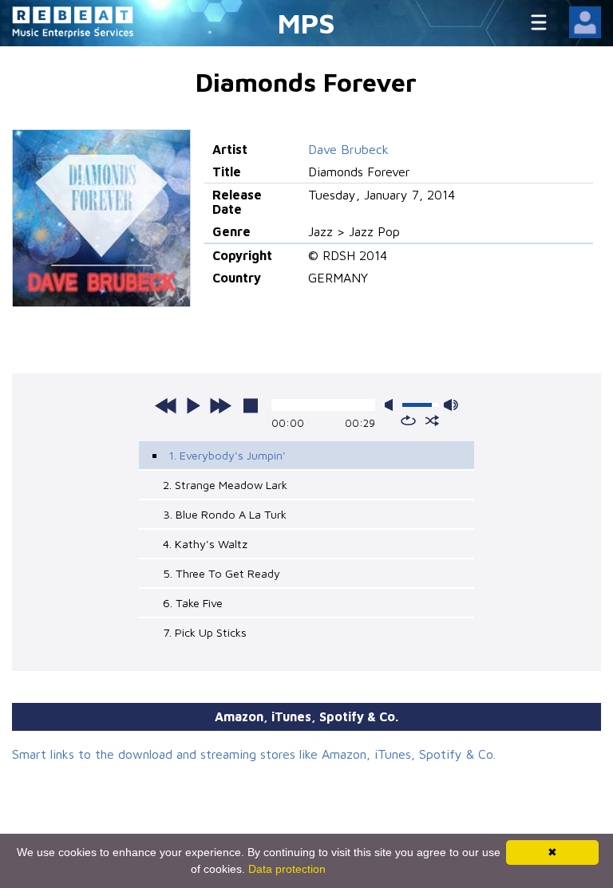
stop (250, 405)
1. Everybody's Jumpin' (227, 455)
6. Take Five (193, 603)
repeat (408, 420)
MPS (306, 22)
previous (166, 405)
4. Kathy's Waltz (205, 544)
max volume (451, 405)
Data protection (287, 868)
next (220, 405)
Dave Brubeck (348, 149)
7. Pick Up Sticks (205, 632)
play (193, 405)
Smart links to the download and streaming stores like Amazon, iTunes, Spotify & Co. (254, 754)
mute (392, 405)
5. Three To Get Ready (221, 573)
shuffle (432, 420)
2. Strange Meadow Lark (225, 484)
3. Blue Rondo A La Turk (225, 514)
